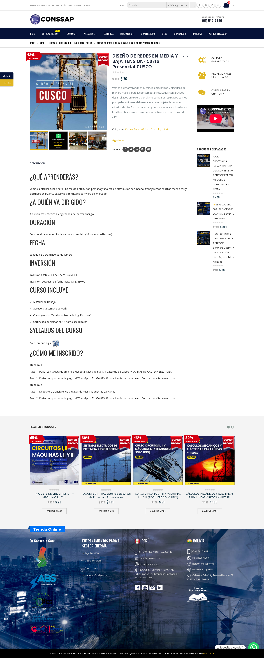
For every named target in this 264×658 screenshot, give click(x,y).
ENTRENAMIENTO (51, 32)
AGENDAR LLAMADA (218, 33)
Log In (120, 5)
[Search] (193, 5)
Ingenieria (163, 129)
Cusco (153, 129)
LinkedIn (137, 149)
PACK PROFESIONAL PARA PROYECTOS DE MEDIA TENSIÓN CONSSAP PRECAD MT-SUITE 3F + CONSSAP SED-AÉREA (223, 173)
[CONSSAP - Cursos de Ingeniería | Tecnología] (52, 19)
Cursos (129, 129)
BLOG (164, 33)
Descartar (208, 653)
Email (148, 149)
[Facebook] (199, 5)
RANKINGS (197, 33)
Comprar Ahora (54, 511)
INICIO (32, 33)
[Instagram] (212, 5)
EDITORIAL (109, 33)
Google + (142, 149)
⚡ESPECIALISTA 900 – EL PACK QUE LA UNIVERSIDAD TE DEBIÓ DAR (223, 211)
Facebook (125, 149)
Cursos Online (141, 129)
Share (116, 149)
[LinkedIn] (218, 5)
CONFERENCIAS (148, 33)
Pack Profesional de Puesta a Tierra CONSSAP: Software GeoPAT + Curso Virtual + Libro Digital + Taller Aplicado (223, 247)
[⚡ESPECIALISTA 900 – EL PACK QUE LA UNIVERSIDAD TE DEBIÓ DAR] (203, 208)
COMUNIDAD (180, 33)
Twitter (131, 149)
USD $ (8, 75)
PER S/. (8, 82)
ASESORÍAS (89, 33)
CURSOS (71, 33)
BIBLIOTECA (126, 33)
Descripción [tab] (37, 163)
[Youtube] (206, 5)
